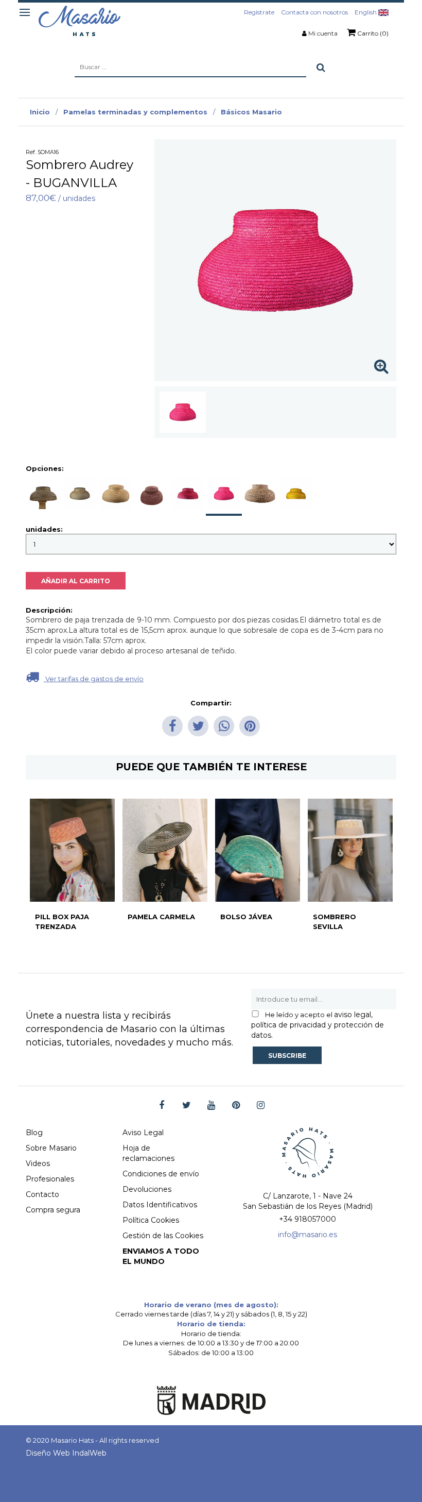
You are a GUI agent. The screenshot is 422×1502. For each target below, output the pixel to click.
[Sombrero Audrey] (183, 412)
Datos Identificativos (159, 1204)
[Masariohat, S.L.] (79, 21)
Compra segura (53, 1209)
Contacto (42, 1194)
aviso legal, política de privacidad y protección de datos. (317, 1025)
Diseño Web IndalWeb (66, 1453)
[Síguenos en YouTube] (211, 1105)
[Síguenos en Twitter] (187, 1105)
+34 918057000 (307, 1219)
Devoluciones (146, 1189)
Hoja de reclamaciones (148, 1153)
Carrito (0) (372, 33)
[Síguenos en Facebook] (162, 1105)
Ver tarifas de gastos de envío (94, 678)
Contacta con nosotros (314, 12)
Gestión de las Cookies (162, 1235)
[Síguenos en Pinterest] (236, 1105)
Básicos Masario (251, 112)
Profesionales (50, 1179)
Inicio (40, 112)
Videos (38, 1163)
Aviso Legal (143, 1132)
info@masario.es (307, 1234)
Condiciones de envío (160, 1173)
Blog (34, 1132)
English (366, 12)
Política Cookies (150, 1220)
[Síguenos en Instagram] (261, 1105)
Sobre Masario (51, 1148)
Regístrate (259, 12)
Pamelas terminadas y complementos (135, 112)
